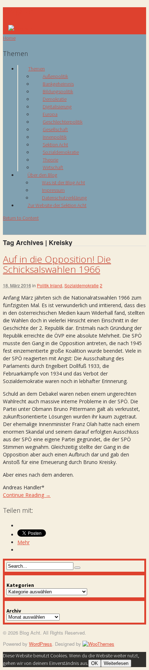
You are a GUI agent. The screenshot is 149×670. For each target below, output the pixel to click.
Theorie (50, 159)
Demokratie (55, 99)
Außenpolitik (55, 76)
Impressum (53, 190)
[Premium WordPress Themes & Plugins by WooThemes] (98, 643)
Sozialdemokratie (61, 152)
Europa (50, 114)
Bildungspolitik (58, 91)
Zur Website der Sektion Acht (56, 205)
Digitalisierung (57, 106)
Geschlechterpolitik (62, 122)
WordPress (40, 643)
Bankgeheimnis (58, 84)
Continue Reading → (27, 494)
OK (94, 663)
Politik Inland (49, 285)
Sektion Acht (55, 144)
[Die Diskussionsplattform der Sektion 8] (21, 28)
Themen (36, 68)
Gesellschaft (55, 129)
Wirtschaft (53, 167)
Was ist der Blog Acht (63, 182)
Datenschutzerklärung (64, 197)
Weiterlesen (116, 663)
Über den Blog (42, 175)
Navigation (18, 11)
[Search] (77, 568)
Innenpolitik (55, 137)
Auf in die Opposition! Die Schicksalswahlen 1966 (57, 264)
